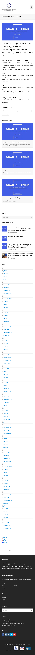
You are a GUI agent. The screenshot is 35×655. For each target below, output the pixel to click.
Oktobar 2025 (7, 296)
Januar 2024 (6, 355)
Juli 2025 (5, 304)
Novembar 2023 (7, 360)
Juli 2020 (5, 472)
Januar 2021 (6, 455)
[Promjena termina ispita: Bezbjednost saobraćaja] (17, 131)
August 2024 (6, 335)
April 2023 (6, 380)
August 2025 (6, 301)
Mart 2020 (6, 483)
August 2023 (6, 369)
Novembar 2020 (7, 461)
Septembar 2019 (8, 500)
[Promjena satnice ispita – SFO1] (17, 159)
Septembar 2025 (8, 299)
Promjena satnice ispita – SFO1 (10, 170)
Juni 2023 (6, 374)
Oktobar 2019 (7, 497)
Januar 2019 (6, 522)
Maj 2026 (6, 276)
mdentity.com (8, 650)
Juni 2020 (6, 475)
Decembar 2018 (7, 525)
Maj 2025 (6, 310)
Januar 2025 (6, 321)
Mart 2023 (6, 383)
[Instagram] (8, 634)
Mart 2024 (6, 349)
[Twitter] (11, 634)
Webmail (4, 597)
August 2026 (6, 268)
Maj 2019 (6, 511)
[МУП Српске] (22, 650)
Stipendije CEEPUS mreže (26, 550)
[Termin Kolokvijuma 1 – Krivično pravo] (17, 187)
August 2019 (6, 503)
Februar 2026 (7, 285)
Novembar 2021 (7, 427)
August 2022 (6, 402)
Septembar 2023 (8, 366)
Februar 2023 (7, 385)
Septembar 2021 (8, 433)
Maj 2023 (6, 377)
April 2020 (6, 480)
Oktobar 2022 (7, 396)
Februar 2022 (7, 419)
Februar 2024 (7, 352)
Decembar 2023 (7, 357)
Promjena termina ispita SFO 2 (16, 236)
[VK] (6, 634)
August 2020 (6, 469)
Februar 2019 (7, 520)
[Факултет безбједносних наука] (9, 6)
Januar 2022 (6, 422)
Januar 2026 (6, 287)
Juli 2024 (5, 338)
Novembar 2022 (7, 394)
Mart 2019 (6, 517)
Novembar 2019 (7, 495)
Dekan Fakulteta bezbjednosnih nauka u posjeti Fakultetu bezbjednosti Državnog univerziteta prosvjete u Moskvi (20, 255)
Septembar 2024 (8, 332)
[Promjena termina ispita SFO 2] (4, 238)
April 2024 (6, 346)
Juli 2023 (5, 371)
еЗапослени (4, 600)
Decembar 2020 (7, 458)
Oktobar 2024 (7, 329)
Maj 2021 (6, 444)
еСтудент (4, 599)
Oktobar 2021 (7, 430)
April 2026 (6, 279)
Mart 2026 (6, 282)
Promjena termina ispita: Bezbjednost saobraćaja (15, 142)
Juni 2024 (6, 340)
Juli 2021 (5, 439)
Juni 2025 (6, 307)
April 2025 (6, 313)
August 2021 (6, 436)
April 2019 (6, 514)
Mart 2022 (6, 416)
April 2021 (6, 447)
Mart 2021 (6, 450)
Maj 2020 (6, 478)
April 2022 (6, 413)
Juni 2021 (6, 441)
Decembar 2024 (7, 324)
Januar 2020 (6, 489)
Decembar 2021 (7, 425)
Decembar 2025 (7, 290)
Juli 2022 (5, 405)
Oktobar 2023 (7, 363)
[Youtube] (14, 634)
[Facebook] (3, 634)
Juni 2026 (6, 273)
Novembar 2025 (7, 293)
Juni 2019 (6, 508)
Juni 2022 (6, 408)
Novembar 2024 (7, 327)
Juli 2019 (5, 506)
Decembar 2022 (7, 391)
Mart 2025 (6, 315)
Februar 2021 (7, 452)
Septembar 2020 (8, 466)
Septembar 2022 (8, 399)
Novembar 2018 (7, 528)
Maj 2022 (6, 410)
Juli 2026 (5, 271)
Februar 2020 (7, 486)
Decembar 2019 (7, 492)
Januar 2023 (6, 388)
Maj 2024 (6, 343)
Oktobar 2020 (7, 464)
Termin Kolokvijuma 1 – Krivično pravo (12, 198)
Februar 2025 (7, 318)
